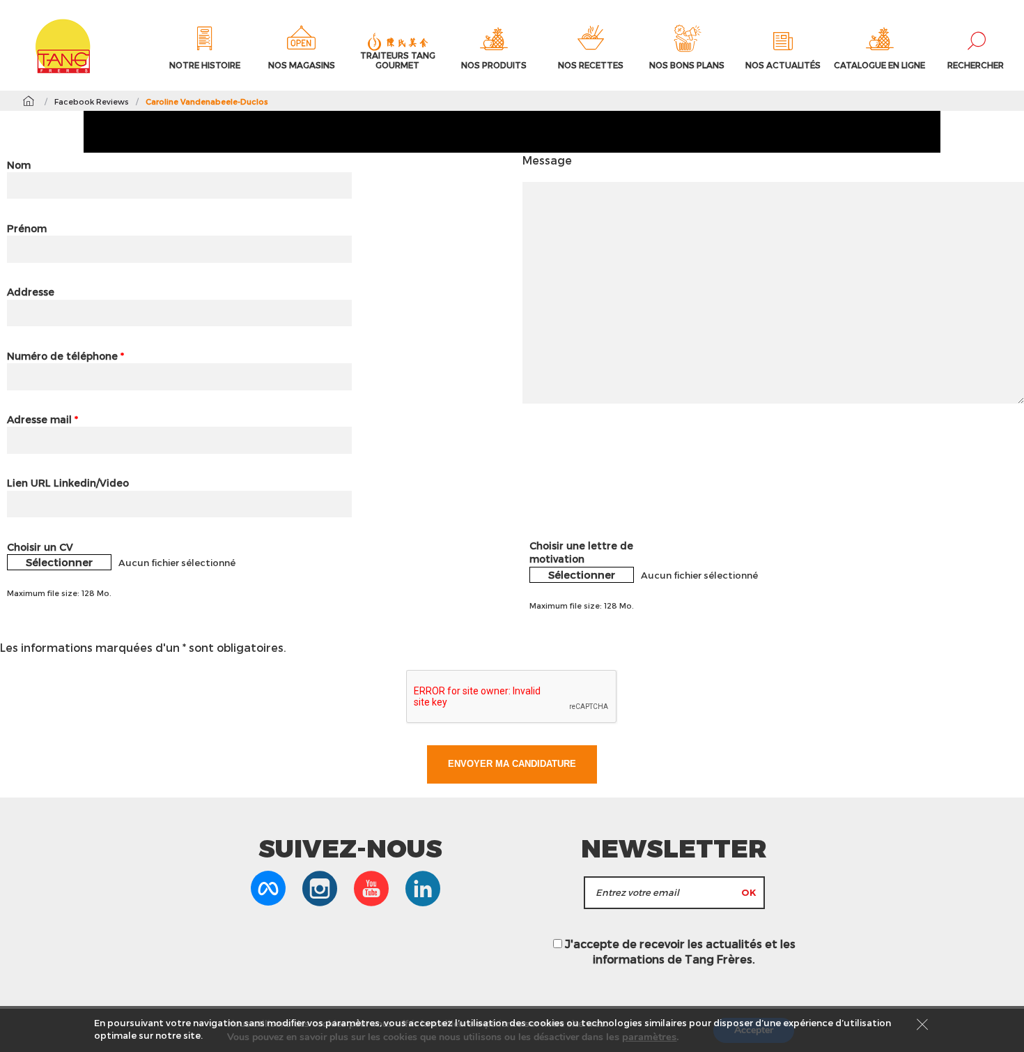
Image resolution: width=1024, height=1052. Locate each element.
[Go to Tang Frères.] (28, 101)
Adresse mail (42, 419)
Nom (19, 165)
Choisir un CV (40, 547)
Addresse (30, 292)
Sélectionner (59, 562)
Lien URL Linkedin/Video (68, 483)
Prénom (27, 228)
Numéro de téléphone (65, 356)
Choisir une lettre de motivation (581, 552)
